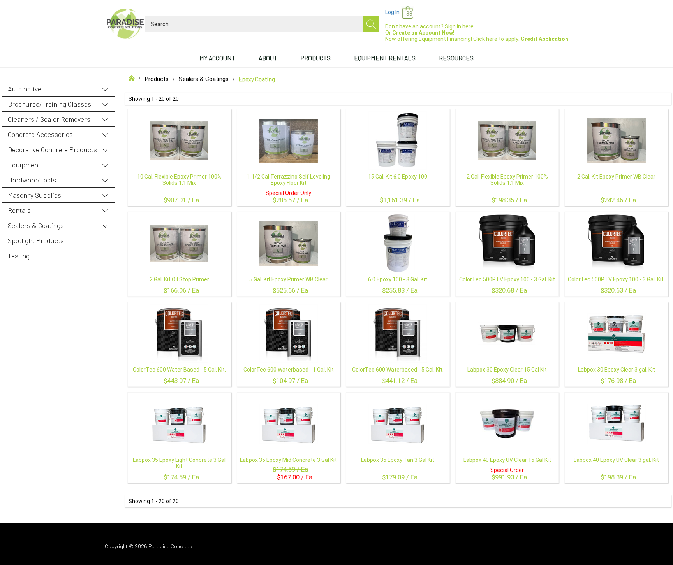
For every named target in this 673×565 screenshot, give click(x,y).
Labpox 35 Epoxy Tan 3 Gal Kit (397, 460)
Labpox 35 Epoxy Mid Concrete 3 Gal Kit (288, 460)
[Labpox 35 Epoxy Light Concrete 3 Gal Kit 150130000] (179, 424)
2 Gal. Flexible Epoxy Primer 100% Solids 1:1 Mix (507, 180)
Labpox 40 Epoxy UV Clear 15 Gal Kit (507, 460)
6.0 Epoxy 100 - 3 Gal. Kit (397, 279)
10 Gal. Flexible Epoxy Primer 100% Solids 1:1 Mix (179, 180)
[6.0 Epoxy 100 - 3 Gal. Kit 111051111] (398, 243)
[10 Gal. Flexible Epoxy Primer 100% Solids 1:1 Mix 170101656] (179, 140)
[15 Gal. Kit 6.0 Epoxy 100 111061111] (397, 140)
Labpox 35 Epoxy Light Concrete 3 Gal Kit (179, 463)
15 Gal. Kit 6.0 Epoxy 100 (397, 177)
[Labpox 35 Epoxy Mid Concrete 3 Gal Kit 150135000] (288, 424)
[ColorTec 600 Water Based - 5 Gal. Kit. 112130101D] (179, 333)
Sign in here (459, 26)
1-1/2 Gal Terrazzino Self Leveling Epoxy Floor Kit (288, 180)
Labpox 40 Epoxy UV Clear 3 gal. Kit (616, 460)
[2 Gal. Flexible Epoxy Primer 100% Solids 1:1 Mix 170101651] (507, 140)
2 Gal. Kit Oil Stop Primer (179, 279)
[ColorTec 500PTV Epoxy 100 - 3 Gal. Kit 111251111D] (507, 243)
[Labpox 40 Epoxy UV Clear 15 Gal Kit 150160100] (507, 424)
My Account (217, 57)
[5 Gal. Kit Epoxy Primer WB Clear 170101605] (288, 243)
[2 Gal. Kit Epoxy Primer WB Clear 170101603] (616, 140)
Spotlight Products (36, 240)
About (268, 57)
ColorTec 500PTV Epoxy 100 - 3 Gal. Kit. (616, 279)
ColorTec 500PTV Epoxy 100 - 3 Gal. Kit (507, 279)
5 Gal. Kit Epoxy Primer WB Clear (288, 279)
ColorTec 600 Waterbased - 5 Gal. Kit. (398, 370)
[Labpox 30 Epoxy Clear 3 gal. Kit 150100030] (616, 333)
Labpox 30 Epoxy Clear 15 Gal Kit (507, 370)
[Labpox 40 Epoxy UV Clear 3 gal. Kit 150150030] (616, 424)
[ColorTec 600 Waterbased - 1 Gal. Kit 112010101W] (288, 333)
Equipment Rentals (385, 57)
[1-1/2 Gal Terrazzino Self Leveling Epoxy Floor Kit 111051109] (288, 140)
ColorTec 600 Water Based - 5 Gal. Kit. (179, 370)
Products (316, 57)
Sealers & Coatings (204, 78)
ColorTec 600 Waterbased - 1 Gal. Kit (288, 370)
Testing (19, 255)
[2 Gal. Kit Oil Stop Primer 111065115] (179, 243)
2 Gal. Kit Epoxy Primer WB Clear (616, 177)
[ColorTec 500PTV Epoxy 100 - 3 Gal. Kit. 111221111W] (616, 243)
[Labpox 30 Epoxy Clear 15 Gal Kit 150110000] (507, 333)
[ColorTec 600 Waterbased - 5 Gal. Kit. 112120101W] (397, 333)
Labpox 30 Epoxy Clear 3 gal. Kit (616, 370)
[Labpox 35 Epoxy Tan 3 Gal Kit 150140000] (397, 424)
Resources (456, 57)
